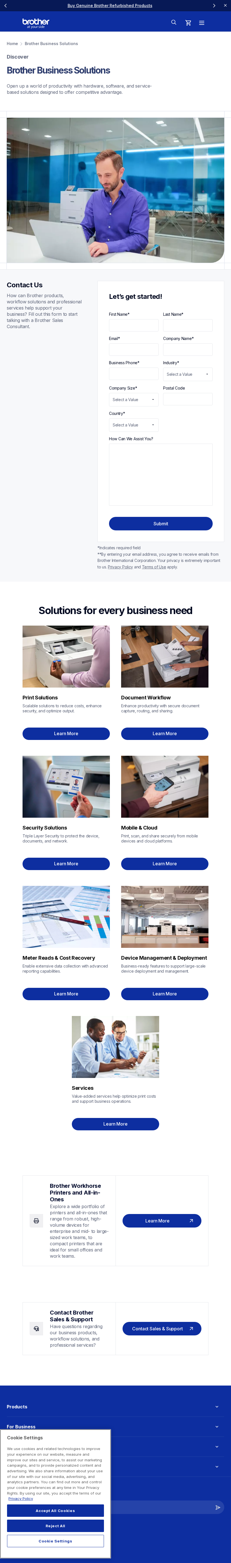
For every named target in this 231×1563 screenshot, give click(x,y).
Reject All (56, 1526)
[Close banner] (225, 5)
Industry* (171, 362)
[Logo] (36, 24)
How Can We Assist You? (131, 438)
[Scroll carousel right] (214, 5)
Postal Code (174, 388)
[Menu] (201, 23)
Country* (117, 413)
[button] (218, 1507)
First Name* (119, 314)
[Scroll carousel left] (5, 5)
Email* (114, 338)
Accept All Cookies (55, 1510)
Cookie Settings (55, 1541)
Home (12, 43)
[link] (99, 5)
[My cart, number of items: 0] (188, 23)
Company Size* (123, 388)
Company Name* (178, 338)
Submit (161, 523)
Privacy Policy (20, 1498)
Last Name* (173, 314)
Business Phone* (124, 362)
